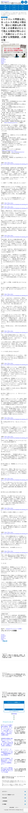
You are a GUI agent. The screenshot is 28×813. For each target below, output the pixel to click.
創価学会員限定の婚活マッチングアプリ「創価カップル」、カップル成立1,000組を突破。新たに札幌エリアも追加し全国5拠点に (20, 742)
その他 (23, 9)
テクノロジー (14, 5)
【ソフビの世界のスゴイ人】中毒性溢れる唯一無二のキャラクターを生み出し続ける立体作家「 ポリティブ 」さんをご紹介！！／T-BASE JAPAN (14, 675)
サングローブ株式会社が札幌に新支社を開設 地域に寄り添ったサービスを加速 (20, 770)
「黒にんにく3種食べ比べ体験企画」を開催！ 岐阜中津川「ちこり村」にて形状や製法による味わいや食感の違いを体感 (14, 656)
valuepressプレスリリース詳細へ (14, 628)
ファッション (14, 9)
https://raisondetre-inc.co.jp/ (9, 150)
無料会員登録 (12, 807)
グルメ (23, 7)
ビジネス (5, 7)
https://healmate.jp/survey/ (10, 122)
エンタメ (14, 7)
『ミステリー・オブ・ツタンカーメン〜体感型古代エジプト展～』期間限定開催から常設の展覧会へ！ (20, 752)
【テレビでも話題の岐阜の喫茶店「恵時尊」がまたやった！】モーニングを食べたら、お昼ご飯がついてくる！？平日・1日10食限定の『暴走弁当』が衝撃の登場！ (14, 695)
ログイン (16, 807)
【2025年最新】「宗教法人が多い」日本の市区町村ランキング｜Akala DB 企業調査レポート (20, 761)
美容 (5, 9)
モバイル (22, 5)
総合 (5, 5)
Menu (25, 2)
